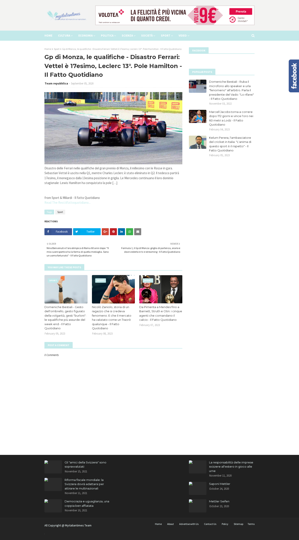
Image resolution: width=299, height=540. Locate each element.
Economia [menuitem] (85, 35)
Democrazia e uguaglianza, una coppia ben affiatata (87, 503)
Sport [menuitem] (165, 35)
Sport (57, 49)
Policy (225, 524)
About (170, 524)
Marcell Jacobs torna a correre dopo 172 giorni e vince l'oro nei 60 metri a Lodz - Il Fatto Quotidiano (231, 118)
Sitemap (238, 524)
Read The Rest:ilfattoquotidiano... (67, 202)
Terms (251, 524)
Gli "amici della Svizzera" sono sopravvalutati (85, 464)
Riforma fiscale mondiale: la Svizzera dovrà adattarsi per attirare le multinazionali (84, 484)
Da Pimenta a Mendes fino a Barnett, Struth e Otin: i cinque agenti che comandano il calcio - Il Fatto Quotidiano (160, 313)
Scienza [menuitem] (127, 35)
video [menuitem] (183, 35)
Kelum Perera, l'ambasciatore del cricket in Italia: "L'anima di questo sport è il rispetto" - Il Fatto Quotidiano (230, 144)
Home (47, 49)
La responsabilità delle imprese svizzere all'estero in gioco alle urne (231, 467)
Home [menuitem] (48, 35)
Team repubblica (56, 83)
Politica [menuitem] (107, 35)
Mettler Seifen (219, 501)
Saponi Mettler (219, 484)
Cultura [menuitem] (64, 35)
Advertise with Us (189, 524)
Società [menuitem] (147, 35)
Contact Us (210, 524)
